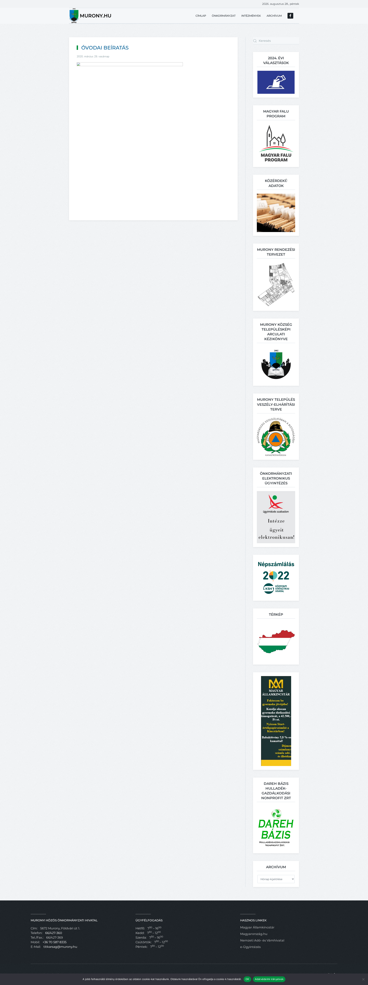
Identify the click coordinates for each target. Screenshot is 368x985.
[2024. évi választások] (276, 82)
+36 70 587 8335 (55, 942)
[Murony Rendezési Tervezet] (276, 284)
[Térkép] (276, 641)
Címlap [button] (201, 15)
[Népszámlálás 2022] (276, 577)
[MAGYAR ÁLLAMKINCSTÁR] (276, 720)
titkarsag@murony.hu (60, 947)
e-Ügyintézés (250, 947)
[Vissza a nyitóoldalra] (90, 15)
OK (247, 979)
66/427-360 (53, 933)
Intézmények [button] (251, 15)
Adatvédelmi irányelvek (269, 979)
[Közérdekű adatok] (276, 212)
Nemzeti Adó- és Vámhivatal (262, 940)
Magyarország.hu (253, 934)
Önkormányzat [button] (224, 15)
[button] (276, 143)
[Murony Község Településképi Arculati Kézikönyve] (276, 364)
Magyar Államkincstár (257, 927)
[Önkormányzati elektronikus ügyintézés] (276, 517)
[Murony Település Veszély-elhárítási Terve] (276, 436)
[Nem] (363, 979)
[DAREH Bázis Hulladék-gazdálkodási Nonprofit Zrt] (276, 827)
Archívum (274, 15)
